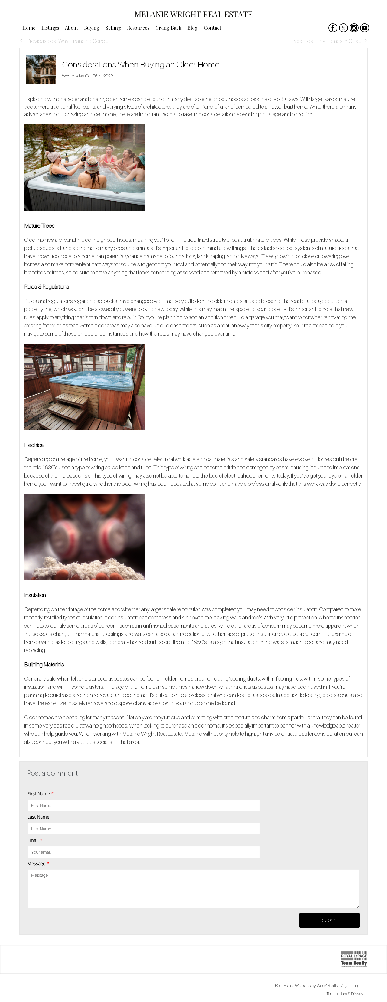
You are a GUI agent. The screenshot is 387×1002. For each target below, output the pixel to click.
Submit (330, 920)
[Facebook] (332, 27)
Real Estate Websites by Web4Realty (306, 985)
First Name (40, 793)
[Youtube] (364, 27)
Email (34, 840)
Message (38, 863)
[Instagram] (354, 27)
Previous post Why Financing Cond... (67, 41)
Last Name (38, 817)
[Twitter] (343, 27)
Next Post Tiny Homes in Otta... (327, 41)
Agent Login (352, 985)
